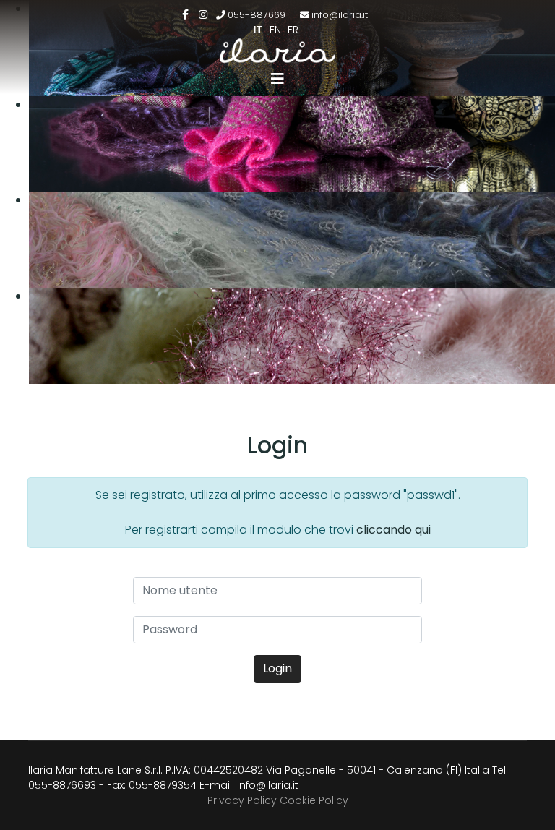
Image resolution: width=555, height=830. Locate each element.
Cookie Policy (314, 800)
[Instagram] (203, 14)
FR (293, 29)
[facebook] (185, 14)
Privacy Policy (242, 800)
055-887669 (256, 15)
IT (258, 29)
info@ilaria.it (339, 15)
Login (277, 668)
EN (275, 29)
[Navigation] (277, 79)
